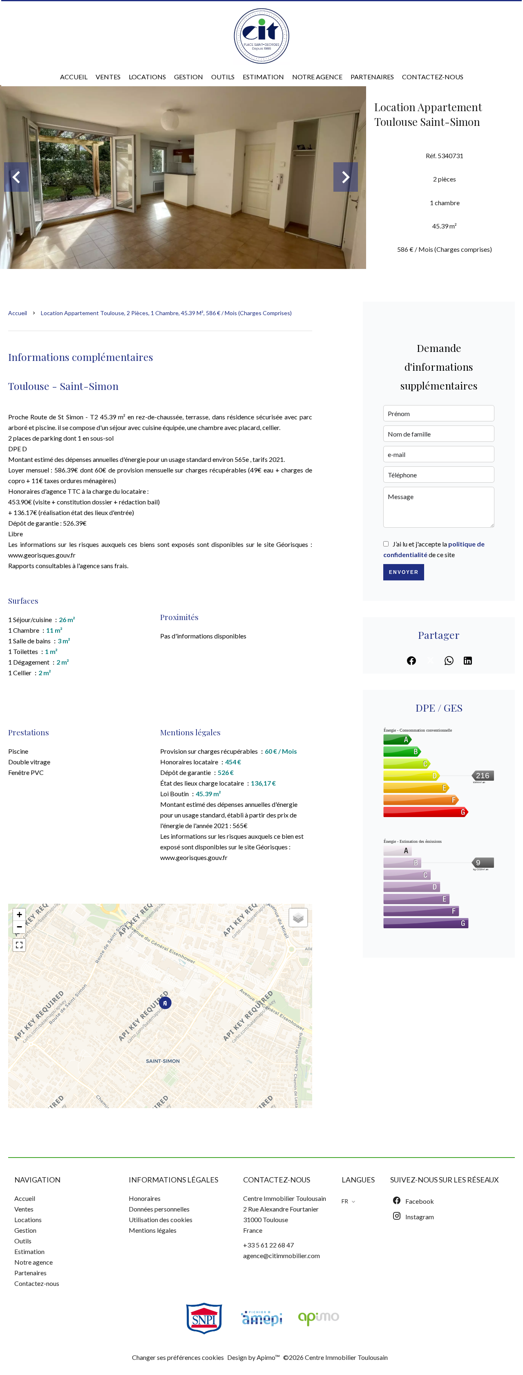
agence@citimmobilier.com (281, 1255)
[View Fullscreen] (19, 945)
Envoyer (404, 572)
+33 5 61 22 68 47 (268, 1245)
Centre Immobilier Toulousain (284, 1198)
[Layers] (298, 918)
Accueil (17, 312)
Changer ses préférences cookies (178, 1357)
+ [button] (19, 914)
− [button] (19, 927)
